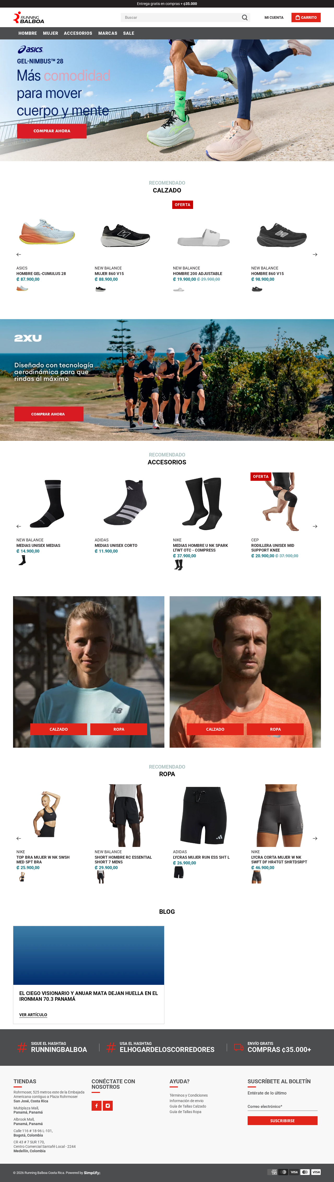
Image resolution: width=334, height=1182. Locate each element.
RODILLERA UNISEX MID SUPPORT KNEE (197, 548)
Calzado (59, 729)
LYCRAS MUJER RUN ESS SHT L (125, 857)
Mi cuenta (274, 17)
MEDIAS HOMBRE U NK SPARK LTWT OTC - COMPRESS (124, 548)
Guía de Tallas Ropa (185, 1112)
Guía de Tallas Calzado (188, 1106)
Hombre (28, 33)
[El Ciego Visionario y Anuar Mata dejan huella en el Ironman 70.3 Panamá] (88, 955)
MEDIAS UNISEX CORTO (40, 545)
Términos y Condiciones (189, 1095)
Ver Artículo (33, 1014)
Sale (128, 33)
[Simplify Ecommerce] (92, 1173)
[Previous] (19, 254)
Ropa (119, 729)
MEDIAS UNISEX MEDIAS (276, 857)
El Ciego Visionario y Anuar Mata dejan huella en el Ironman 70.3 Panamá (88, 996)
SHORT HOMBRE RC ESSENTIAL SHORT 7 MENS (47, 859)
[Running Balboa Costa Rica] (44, 17)
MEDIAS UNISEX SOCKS (275, 545)
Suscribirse (282, 1120)
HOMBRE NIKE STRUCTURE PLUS (283, 273)
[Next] (315, 254)
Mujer (50, 33)
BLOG (167, 911)
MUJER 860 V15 (33, 273)
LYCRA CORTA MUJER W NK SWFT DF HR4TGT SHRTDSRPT (203, 859)
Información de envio (187, 1101)
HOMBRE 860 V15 (191, 273)
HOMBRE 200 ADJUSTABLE (121, 273)
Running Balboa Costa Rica (44, 1173)
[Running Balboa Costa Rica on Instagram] (108, 1106)
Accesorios (78, 33)
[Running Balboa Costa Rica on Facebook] (97, 1106)
